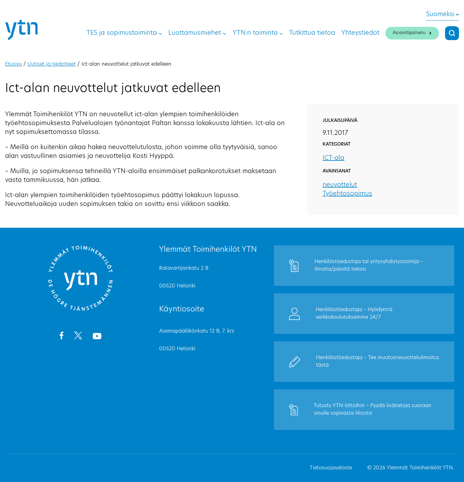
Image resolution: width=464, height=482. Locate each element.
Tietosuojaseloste (331, 468)
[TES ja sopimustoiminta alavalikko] (160, 33)
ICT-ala (333, 158)
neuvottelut (340, 185)
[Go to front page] (80, 309)
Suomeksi (440, 14)
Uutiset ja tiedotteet (51, 64)
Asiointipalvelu (409, 33)
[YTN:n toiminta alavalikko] (281, 33)
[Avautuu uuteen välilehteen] (61, 337)
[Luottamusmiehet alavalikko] (224, 33)
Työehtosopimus (347, 194)
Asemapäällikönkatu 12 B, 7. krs (196, 331)
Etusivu (13, 64)
